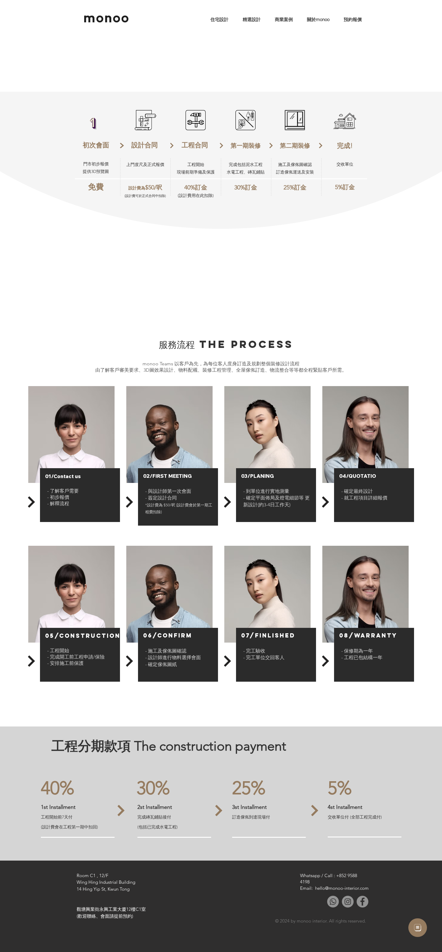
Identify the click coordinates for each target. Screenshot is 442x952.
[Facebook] (362, 901)
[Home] (417, 927)
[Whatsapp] (333, 901)
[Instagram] (348, 901)
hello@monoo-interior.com (342, 888)
